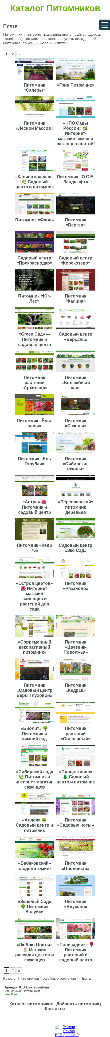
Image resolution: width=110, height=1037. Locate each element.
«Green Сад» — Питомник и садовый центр (34, 339)
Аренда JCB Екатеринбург (22, 991)
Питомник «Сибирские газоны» (76, 463)
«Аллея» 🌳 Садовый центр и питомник (34, 825)
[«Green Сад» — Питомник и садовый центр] (35, 329)
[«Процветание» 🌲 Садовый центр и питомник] (76, 766)
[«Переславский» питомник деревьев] (76, 497)
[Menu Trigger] (104, 25)
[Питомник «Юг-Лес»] (35, 291)
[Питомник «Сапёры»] (35, 80)
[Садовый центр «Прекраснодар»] (35, 253)
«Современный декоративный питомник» (34, 647)
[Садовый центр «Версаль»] (76, 329)
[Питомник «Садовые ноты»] (76, 815)
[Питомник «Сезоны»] (76, 415)
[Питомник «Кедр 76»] (35, 540)
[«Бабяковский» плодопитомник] (35, 858)
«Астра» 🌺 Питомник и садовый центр (34, 507)
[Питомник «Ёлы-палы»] (35, 415)
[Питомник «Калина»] (76, 291)
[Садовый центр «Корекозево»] (76, 253)
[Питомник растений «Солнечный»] (76, 723)
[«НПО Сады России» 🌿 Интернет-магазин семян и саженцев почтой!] (76, 118)
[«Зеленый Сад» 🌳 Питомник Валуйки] (35, 896)
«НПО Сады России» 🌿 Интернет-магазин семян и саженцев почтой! (76, 133)
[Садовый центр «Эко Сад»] (76, 540)
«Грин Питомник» (75, 85)
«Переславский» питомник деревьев (75, 507)
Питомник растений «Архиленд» (34, 382)
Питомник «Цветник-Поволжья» (76, 647)
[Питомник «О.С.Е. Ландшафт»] (76, 171)
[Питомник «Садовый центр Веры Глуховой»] (35, 680)
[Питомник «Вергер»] (76, 215)
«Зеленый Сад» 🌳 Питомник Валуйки (34, 906)
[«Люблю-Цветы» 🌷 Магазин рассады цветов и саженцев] (35, 939)
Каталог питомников (31, 1004)
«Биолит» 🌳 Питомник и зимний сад (34, 733)
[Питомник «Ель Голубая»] (35, 453)
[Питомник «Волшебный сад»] (76, 372)
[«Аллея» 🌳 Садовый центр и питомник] (35, 815)
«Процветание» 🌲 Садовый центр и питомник (76, 777)
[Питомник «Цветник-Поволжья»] (76, 637)
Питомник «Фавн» (34, 220)
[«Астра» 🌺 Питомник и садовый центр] (35, 497)
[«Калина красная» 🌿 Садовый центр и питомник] (35, 171)
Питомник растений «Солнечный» (76, 733)
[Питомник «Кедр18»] (76, 680)
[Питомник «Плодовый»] (76, 858)
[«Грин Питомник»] (76, 80)
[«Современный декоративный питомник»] (35, 637)
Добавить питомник (77, 1004)
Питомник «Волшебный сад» (75, 382)
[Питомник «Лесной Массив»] (35, 118)
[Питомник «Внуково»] (76, 896)
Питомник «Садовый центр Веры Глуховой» (35, 690)
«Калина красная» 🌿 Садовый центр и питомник (34, 181)
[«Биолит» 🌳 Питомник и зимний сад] (35, 723)
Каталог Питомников (55, 8)
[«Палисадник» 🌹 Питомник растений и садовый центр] (76, 939)
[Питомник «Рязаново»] (76, 578)
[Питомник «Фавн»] (35, 215)
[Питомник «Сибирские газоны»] (76, 453)
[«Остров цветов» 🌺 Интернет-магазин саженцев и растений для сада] (35, 578)
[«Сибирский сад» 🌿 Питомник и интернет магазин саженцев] (35, 766)
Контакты (55, 1008)
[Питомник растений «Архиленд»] (35, 372)
